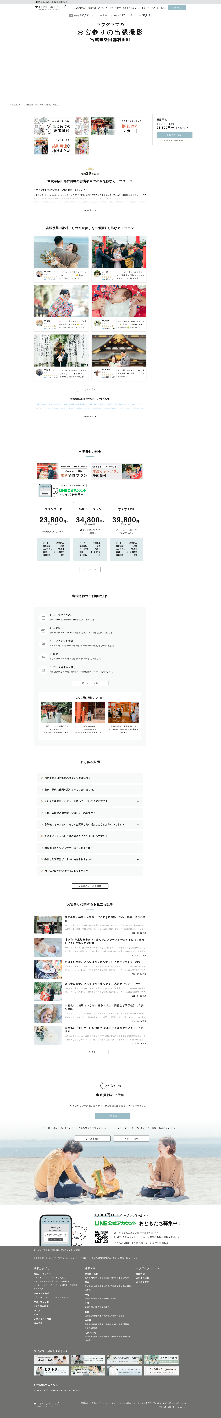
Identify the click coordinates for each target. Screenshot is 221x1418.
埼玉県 (107, 1286)
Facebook (61, 1390)
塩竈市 (110, 404)
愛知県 (107, 1298)
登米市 (55, 408)
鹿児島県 (127, 1337)
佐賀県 (94, 1337)
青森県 (94, 1278)
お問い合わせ (137, 1403)
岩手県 (100, 1278)
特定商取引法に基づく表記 (155, 1403)
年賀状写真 (38, 1289)
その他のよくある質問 (90, 886)
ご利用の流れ (81, 8)
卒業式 (37, 1306)
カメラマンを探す (113, 8)
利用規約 (93, 1403)
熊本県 (107, 1337)
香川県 (126, 1324)
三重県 (113, 1298)
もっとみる (89, 416)
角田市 (141, 404)
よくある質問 (144, 8)
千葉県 (113, 1286)
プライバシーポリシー (107, 1403)
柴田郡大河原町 (125, 408)
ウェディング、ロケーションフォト (55, 1297)
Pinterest (76, 1390)
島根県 (94, 1324)
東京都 (120, 1286)
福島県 (126, 1278)
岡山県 (100, 1324)
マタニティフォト (41, 1281)
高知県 (94, 1328)
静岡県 (100, 1298)
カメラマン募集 (124, 1403)
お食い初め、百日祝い (59, 1281)
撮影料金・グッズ (96, 8)
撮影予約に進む (175, 135)
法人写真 (38, 1323)
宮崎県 (120, 1337)
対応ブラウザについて (177, 1403)
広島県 (107, 1324)
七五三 (63, 1278)
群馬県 (100, 1286)
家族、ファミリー (42, 1274)
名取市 (134, 404)
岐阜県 (94, 1298)
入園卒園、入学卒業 (68, 1285)
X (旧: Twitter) (50, 1390)
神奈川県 (127, 1286)
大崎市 (79, 408)
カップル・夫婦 (41, 1293)
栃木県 (94, 1286)
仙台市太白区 (81, 404)
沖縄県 (88, 1340)
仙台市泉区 (93, 404)
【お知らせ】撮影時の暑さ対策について (51, 2)
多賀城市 (39, 408)
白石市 (126, 404)
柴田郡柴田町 (138, 408)
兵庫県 (107, 1316)
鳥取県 (88, 1324)
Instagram (38, 1390)
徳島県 (120, 1324)
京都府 (94, 1316)
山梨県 (88, 1290)
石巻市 (102, 404)
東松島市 (71, 408)
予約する (176, 8)
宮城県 (107, 1278)
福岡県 (88, 1337)
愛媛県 (88, 1328)
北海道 (88, 1278)
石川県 (100, 1307)
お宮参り (55, 1278)
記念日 (37, 1297)
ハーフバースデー (41, 1285)
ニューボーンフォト (42, 1278)
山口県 (113, 1324)
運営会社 (85, 1403)
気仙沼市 (118, 404)
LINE (69, 1390)
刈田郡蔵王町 (96, 408)
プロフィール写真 (42, 1319)
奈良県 (113, 1316)
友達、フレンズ (41, 1302)
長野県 (88, 1298)
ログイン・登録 (158, 8)
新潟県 (88, 1307)
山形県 (120, 1278)
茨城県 (88, 1286)
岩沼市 (48, 408)
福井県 (107, 1307)
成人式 (43, 1306)
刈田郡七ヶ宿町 (110, 408)
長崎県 (100, 1337)
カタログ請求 (131, 1138)
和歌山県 (120, 1316)
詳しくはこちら (90, 570)
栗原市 (62, 408)
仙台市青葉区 (41, 404)
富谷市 (86, 408)
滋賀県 (88, 1316)
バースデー (54, 1285)
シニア (37, 1310)
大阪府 (100, 1316)
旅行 (48, 1306)
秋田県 (113, 1278)
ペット (37, 1315)
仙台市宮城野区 (55, 404)
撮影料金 (140, 1274)
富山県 (94, 1307)
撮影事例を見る (129, 8)
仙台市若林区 (68, 404)
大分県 (113, 1337)
